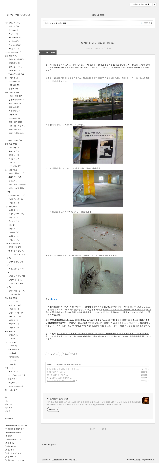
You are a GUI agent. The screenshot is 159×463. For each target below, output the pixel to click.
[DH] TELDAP (10, 457)
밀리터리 (13, 320)
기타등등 (13, 240)
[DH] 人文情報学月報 (13, 453)
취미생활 (11, 298)
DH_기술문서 (14, 37)
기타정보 (13, 162)
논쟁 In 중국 (15, 96)
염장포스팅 (14, 63)
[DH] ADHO (9, 443)
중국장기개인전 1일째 (55, 372)
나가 (11, 338)
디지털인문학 (12, 23)
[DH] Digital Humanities (14, 460)
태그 (6, 401)
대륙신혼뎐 (15, 177)
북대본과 (13, 159)
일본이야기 (11, 390)
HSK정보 (13, 151)
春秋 (11, 225)
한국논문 (13, 217)
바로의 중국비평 (16, 126)
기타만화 (13, 203)
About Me (9, 418)
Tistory (137, 460)
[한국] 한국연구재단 (13, 432)
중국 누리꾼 (15, 122)
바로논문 (13, 232)
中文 (9, 368)
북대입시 (13, 155)
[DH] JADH (9, 450)
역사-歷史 (11, 206)
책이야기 (13, 324)
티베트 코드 (14, 294)
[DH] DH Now (10, 446)
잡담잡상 (13, 26)
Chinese (13, 349)
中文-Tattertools (16, 375)
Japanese (13, 360)
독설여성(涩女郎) (17, 184)
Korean (12, 346)
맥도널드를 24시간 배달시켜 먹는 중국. (61, 369)
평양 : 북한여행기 (16, 291)
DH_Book (13, 41)
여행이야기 (14, 309)
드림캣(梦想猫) (16, 173)
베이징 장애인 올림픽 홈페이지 (58, 378)
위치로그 (8, 408)
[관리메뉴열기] (155, 4)
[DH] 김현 (9, 436)
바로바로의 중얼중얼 (18, 14)
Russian (12, 353)
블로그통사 (15, 67)
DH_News (14, 30)
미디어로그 (9, 404)
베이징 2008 (15, 140)
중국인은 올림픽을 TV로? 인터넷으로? (61, 381)
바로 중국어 (14, 147)
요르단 (12, 364)
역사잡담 (14, 210)
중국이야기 (12, 92)
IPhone (13, 301)
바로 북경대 (14, 166)
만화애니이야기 (16, 313)
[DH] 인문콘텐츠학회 (13, 439)
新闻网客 (13, 383)
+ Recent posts (49, 444)
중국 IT (13, 114)
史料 (11, 229)
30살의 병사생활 (13, 52)
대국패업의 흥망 (16, 251)
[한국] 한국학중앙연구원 (14, 429)
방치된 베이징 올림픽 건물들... (56, 23)
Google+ (74, 460)
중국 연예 (14, 111)
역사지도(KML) (16, 214)
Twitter (54, 460)
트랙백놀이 (14, 70)
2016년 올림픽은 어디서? (56, 375)
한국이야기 (12, 78)
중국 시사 (14, 103)
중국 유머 (14, 118)
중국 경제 (14, 107)
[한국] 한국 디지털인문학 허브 (17, 425)
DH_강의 (13, 48)
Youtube (68, 460)
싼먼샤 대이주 (15, 280)
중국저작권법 (15, 386)
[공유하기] (54, 354)
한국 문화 (14, 81)
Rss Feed (45, 460)
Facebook (60, 460)
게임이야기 (14, 305)
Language (11, 342)
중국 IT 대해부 (16, 100)
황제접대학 (14, 247)
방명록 (7, 411)
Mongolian (14, 357)
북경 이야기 (14, 129)
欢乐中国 (13, 379)
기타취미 (13, 327)
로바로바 (10, 331)
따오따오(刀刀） (16, 195)
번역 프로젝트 (12, 243)
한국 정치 (14, 85)
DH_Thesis (14, 45)
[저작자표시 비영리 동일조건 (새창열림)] (74, 354)
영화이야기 (14, 316)
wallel (152, 460)
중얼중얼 (11, 56)
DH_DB (13, 34)
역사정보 (13, 236)
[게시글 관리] (57, 354)
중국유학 (11, 144)
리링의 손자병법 (16, 276)
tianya (54, 299)
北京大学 (13, 371)
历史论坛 (13, 221)
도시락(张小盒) (16, 199)
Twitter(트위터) (16, 74)
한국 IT (13, 89)
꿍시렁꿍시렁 (16, 59)
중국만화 (11, 170)
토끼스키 (13, 181)
